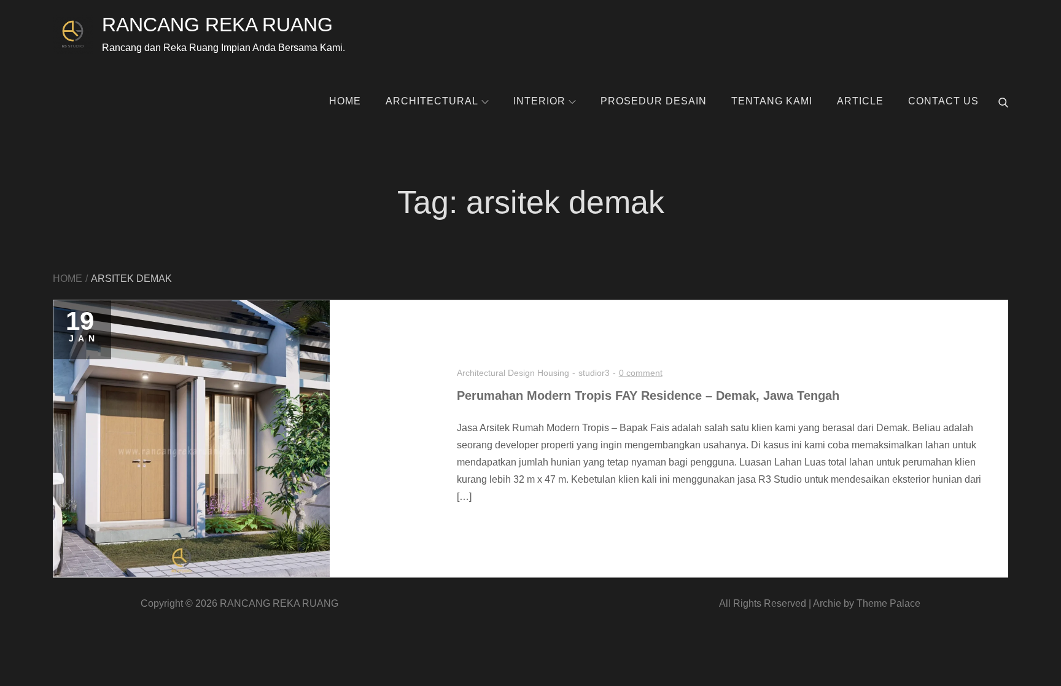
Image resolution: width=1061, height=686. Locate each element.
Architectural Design (496, 373)
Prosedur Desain (653, 101)
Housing (553, 373)
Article (860, 101)
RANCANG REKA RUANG (217, 25)
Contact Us (943, 101)
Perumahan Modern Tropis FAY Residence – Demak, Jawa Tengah (648, 395)
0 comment (641, 373)
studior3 (594, 373)
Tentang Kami (771, 101)
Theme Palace (888, 603)
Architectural (432, 101)
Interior (539, 101)
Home (345, 101)
